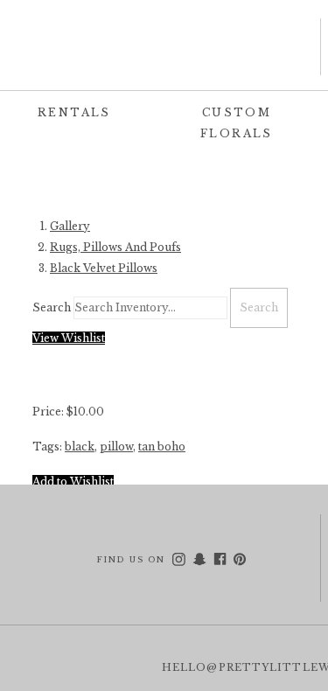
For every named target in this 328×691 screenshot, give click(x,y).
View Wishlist (68, 338)
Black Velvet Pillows (103, 268)
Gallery (70, 226)
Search (51, 307)
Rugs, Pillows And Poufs (115, 247)
